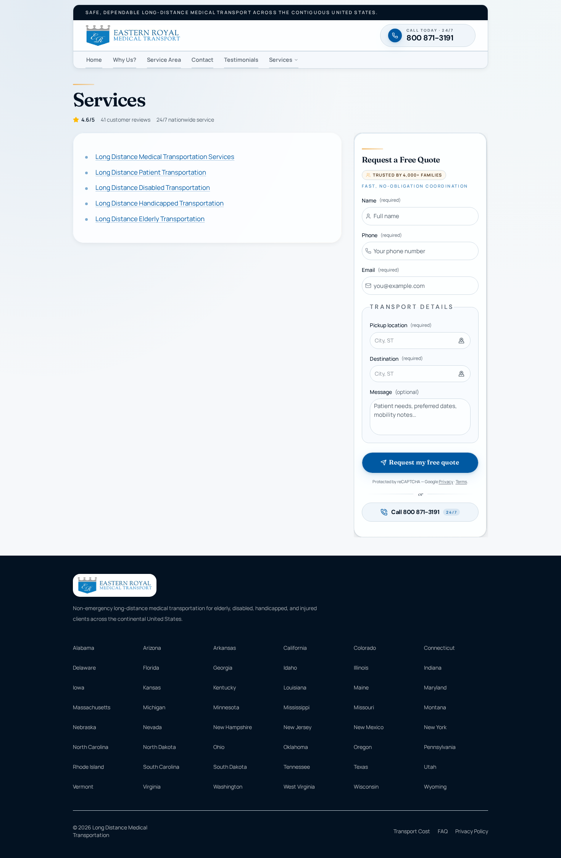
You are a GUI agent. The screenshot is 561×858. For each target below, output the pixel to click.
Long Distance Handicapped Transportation (159, 203)
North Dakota (159, 746)
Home (94, 59)
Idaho (290, 667)
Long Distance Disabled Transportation (152, 187)
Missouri (364, 707)
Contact (202, 59)
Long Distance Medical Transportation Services (164, 156)
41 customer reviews (125, 119)
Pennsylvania (440, 746)
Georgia (222, 667)
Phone (382, 235)
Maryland (435, 687)
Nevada (152, 727)
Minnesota (226, 707)
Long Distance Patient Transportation (150, 172)
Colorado (365, 647)
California (295, 647)
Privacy (446, 481)
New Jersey (297, 727)
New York (435, 727)
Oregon (363, 746)
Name (381, 200)
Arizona (152, 647)
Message (394, 391)
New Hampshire (232, 727)
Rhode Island (88, 766)
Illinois (361, 667)
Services (280, 59)
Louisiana (295, 687)
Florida (151, 667)
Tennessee (297, 766)
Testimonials (241, 59)
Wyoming (435, 786)
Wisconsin (366, 786)
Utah (430, 766)
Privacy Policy (471, 831)
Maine (361, 687)
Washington (227, 786)
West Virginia (299, 786)
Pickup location (401, 325)
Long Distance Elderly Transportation (150, 218)
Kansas (152, 687)
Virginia (152, 786)
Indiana (433, 667)
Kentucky (224, 687)
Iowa (78, 687)
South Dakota (230, 766)
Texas (361, 766)
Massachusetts (91, 707)
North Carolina (90, 746)
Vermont (83, 786)
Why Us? (124, 59)
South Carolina (161, 766)
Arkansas (224, 647)
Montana (435, 707)
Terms (461, 481)
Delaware (84, 667)
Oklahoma (296, 746)
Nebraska (84, 727)
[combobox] (420, 340)
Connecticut (439, 647)
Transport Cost (411, 831)
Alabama (83, 647)
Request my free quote (424, 462)
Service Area (164, 59)
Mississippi (297, 707)
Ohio (218, 746)
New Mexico (369, 727)
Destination (396, 358)
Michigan (154, 707)
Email (380, 269)
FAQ (443, 831)
